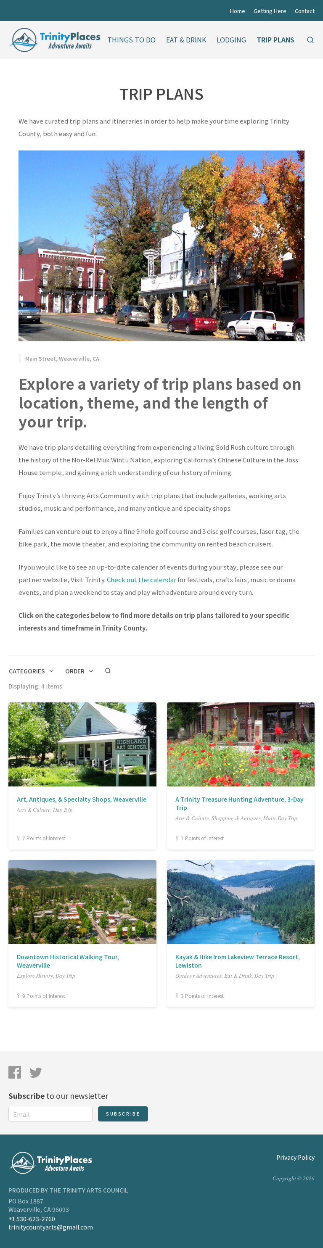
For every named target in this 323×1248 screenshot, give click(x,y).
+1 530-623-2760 (31, 1218)
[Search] (310, 40)
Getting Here (270, 11)
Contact (305, 11)
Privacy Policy (295, 1157)
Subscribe (123, 1114)
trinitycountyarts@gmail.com (50, 1227)
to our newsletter (58, 1095)
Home (237, 11)
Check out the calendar (141, 579)
